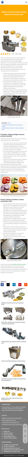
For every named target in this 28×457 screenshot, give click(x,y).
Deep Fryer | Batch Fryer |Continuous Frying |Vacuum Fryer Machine (13, 323)
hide (9, 123)
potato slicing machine (19, 264)
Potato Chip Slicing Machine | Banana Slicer (13, 361)
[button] (26, 2)
